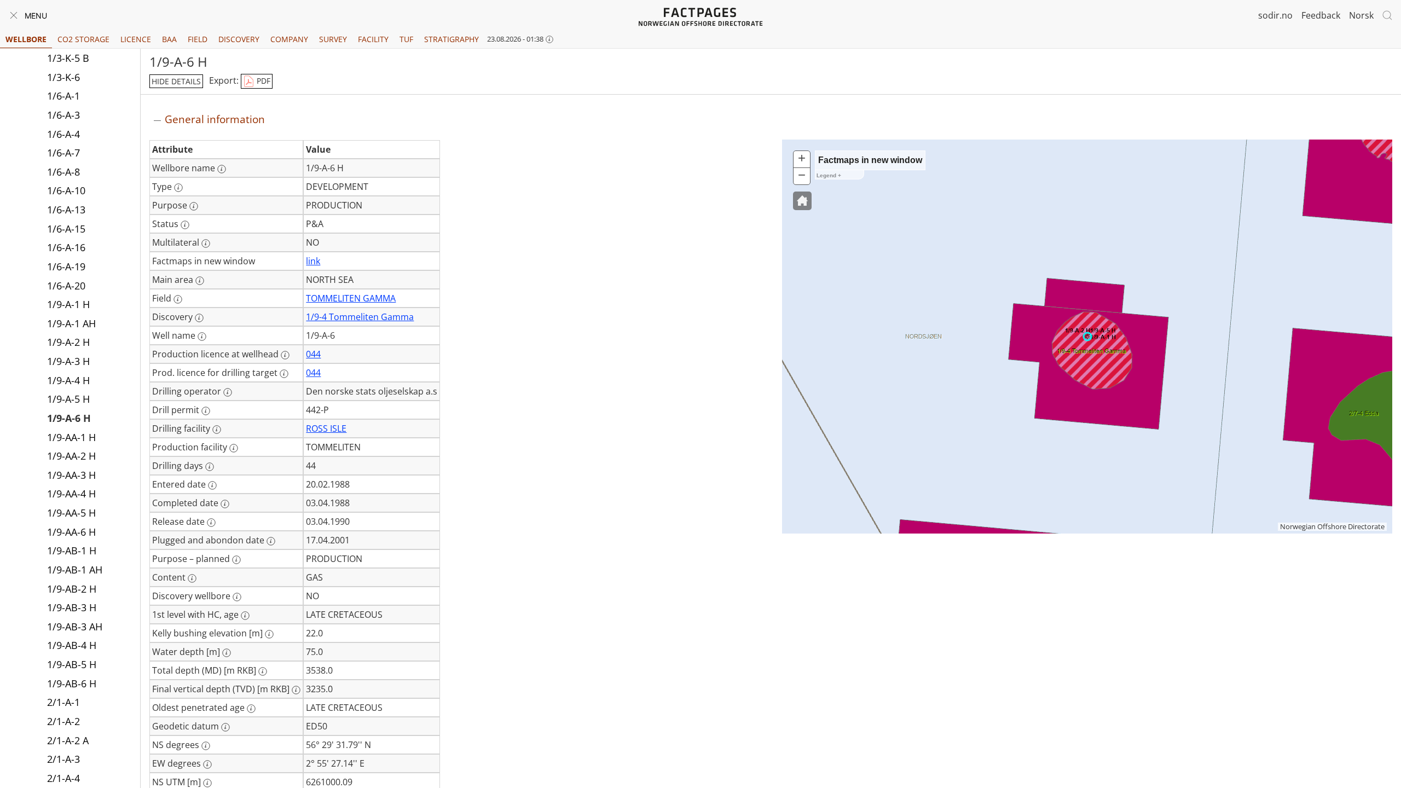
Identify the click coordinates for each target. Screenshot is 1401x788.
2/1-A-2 (63, 721)
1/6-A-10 (66, 190)
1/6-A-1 (63, 95)
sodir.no (1275, 15)
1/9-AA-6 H (71, 531)
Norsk (1361, 15)
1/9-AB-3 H (71, 607)
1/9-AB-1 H (71, 550)
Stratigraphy (451, 39)
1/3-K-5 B (68, 58)
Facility (373, 39)
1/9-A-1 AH (71, 323)
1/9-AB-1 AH (74, 569)
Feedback (1320, 15)
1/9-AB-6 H (71, 683)
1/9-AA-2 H (71, 455)
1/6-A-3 (63, 114)
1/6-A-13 (66, 209)
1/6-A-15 (66, 228)
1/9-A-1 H (68, 304)
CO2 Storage (83, 39)
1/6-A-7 (63, 152)
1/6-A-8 (63, 171)
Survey (333, 39)
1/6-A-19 (66, 266)
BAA (169, 39)
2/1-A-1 (63, 702)
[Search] (1387, 15)
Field (197, 39)
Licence (135, 39)
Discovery (238, 39)
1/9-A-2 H (68, 342)
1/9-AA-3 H (71, 475)
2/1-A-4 (63, 778)
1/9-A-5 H (68, 398)
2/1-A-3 (63, 759)
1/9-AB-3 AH (74, 626)
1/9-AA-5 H (71, 512)
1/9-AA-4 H (71, 493)
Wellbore (26, 39)
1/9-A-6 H (69, 418)
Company (289, 39)
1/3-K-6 (63, 77)
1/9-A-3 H (68, 361)
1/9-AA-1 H (71, 437)
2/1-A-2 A (68, 740)
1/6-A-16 (66, 247)
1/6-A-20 (66, 285)
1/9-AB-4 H (71, 645)
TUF (406, 39)
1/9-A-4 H (68, 380)
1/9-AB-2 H (71, 588)
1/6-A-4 (63, 134)
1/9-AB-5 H (71, 664)
